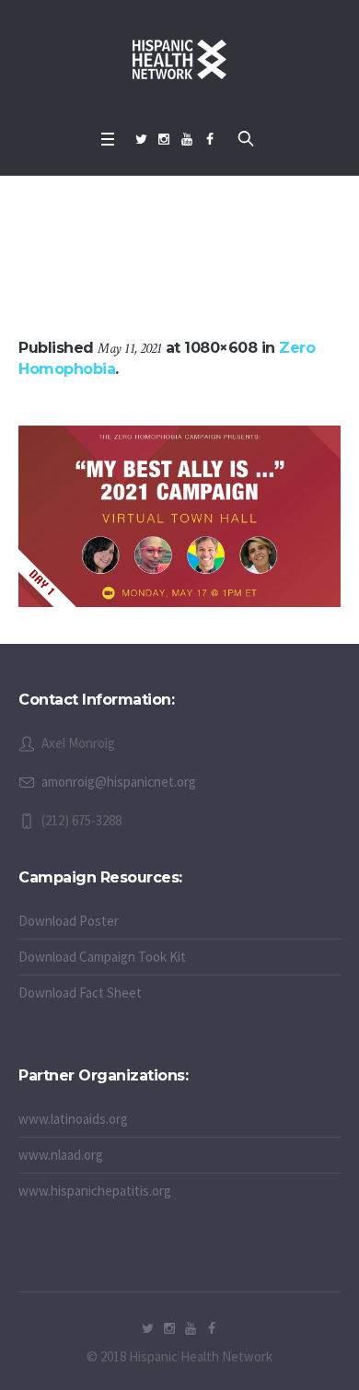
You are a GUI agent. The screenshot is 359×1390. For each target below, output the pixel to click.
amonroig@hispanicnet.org (118, 781)
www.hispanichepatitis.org (94, 1190)
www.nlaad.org (60, 1154)
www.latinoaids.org (73, 1118)
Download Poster (68, 920)
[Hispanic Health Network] (179, 59)
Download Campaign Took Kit (102, 956)
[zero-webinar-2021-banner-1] (179, 516)
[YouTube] (187, 139)
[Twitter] (141, 139)
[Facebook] (210, 139)
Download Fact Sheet (80, 992)
